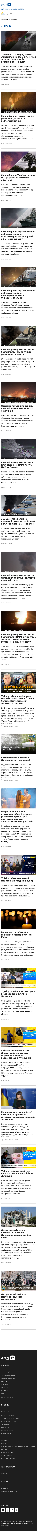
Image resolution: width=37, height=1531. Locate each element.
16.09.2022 (4, 1080)
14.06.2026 (4, 143)
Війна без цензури (8, 1459)
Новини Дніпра (7, 1372)
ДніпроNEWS (6, 1412)
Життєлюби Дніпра (8, 1421)
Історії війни (6, 1437)
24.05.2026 (4, 259)
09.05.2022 (4, 1263)
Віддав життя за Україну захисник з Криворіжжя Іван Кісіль (16, 934)
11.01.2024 (4, 777)
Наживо (4, 1473)
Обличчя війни (7, 1424)
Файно (3, 1443)
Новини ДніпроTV (8, 1378)
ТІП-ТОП (4, 1449)
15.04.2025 (4, 723)
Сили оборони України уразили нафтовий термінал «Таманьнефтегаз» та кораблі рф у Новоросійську (18, 235)
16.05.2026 (4, 431)
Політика (4, 1384)
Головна (4, 19)
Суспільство (6, 1391)
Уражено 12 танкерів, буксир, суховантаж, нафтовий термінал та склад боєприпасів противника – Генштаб (18, 58)
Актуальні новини (8, 1375)
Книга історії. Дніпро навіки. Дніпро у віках (18, 1446)
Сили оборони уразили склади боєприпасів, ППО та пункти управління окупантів (17, 352)
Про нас (5, 1482)
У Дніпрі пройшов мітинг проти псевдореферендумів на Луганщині (18, 994)
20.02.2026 (4, 603)
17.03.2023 (4, 960)
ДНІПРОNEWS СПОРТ (8, 1415)
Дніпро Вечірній (7, 1430)
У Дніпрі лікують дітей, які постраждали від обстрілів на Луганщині (17, 1173)
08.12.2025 (4, 664)
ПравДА (4, 1440)
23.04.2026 (4, 487)
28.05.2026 (4, 200)
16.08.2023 (4, 847)
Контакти (4, 1488)
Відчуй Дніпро (6, 1456)
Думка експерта (7, 1397)
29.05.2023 (4, 901)
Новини (5, 1365)
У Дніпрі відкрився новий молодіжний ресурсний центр (17, 879)
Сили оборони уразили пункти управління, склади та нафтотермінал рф (17, 118)
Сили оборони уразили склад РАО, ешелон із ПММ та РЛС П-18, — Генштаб (17, 465)
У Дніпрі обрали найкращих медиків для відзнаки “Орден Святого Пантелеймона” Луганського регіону (17, 700)
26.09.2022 (4, 1019)
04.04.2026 (4, 544)
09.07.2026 (4, 84)
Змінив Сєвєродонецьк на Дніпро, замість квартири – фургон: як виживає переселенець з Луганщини (16, 1054)
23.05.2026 (4, 318)
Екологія (4, 1387)
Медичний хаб (7, 1434)
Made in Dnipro (7, 1452)
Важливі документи (9, 1491)
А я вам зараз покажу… (10, 1418)
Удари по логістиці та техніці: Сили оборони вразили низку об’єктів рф (17, 408)
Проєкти (5, 1405)
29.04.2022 (4, 1324)
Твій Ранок (5, 1427)
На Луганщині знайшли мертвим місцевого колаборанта (13, 1296)
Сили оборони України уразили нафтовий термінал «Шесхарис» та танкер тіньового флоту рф (18, 294)
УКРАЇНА (4, 1381)
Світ (2, 1394)
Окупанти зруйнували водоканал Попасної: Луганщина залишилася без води (16, 1234)
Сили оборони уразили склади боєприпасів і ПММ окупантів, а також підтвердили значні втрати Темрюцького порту (18, 638)
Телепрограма (8, 1467)
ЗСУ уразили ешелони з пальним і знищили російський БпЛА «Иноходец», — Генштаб (18, 521)
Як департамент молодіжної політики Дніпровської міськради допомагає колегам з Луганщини (18, 1116)
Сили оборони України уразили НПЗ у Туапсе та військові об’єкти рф (18, 177)
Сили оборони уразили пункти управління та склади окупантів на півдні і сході (18, 577)
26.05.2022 (4, 1137)
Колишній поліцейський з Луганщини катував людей (15, 758)
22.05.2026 (4, 374)
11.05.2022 (4, 1198)
